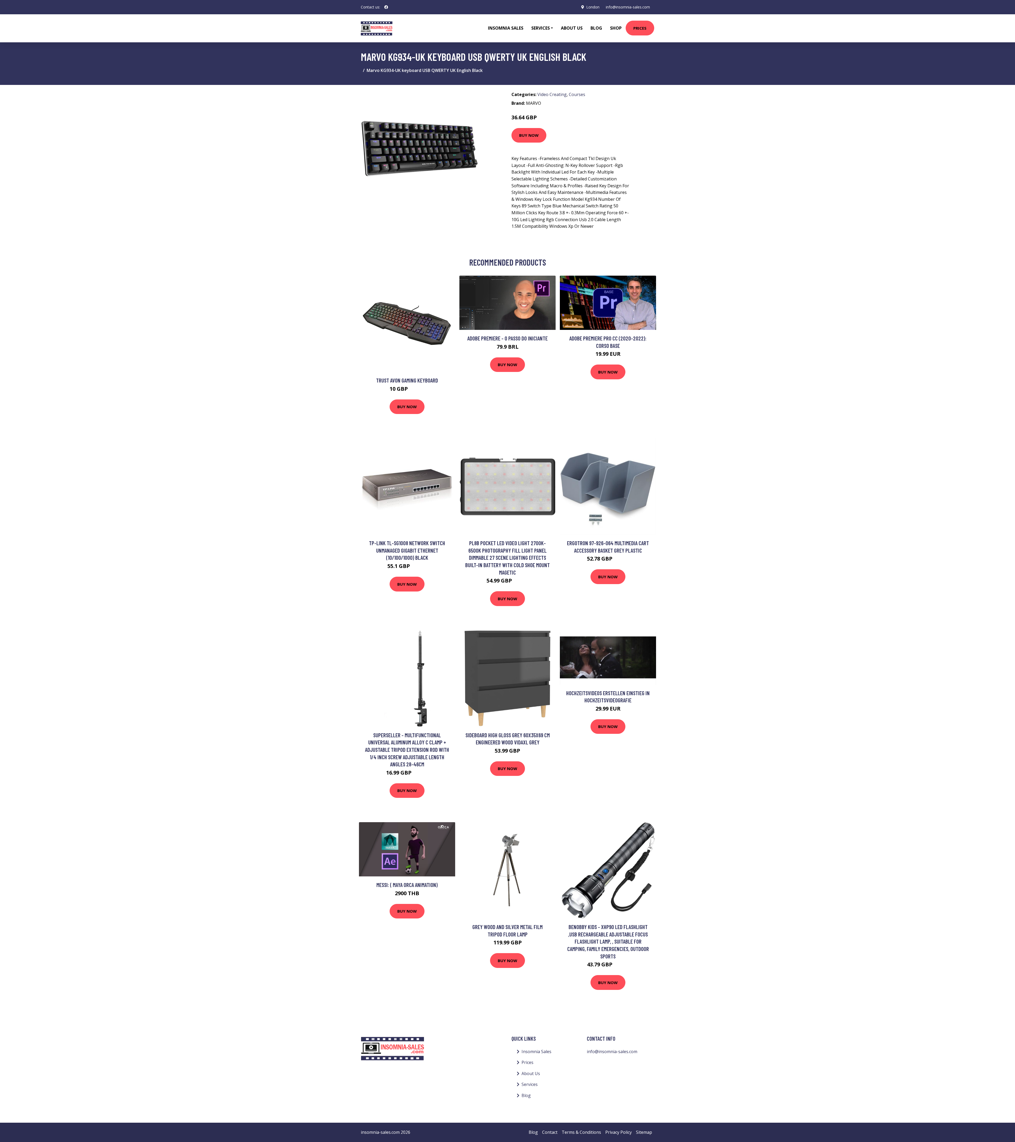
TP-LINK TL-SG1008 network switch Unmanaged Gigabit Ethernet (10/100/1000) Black (407, 550)
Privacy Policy (618, 1132)
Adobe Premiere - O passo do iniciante (507, 338)
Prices (640, 28)
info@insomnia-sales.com (628, 7)
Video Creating (552, 94)
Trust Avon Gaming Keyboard (407, 380)
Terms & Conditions (581, 1132)
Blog (596, 28)
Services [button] (540, 28)
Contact (549, 1132)
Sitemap (644, 1132)
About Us (572, 28)
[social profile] (386, 7)
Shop (616, 28)
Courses (577, 94)
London (592, 7)
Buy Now (529, 135)
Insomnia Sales (505, 28)
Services (530, 1084)
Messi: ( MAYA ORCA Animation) (407, 884)
